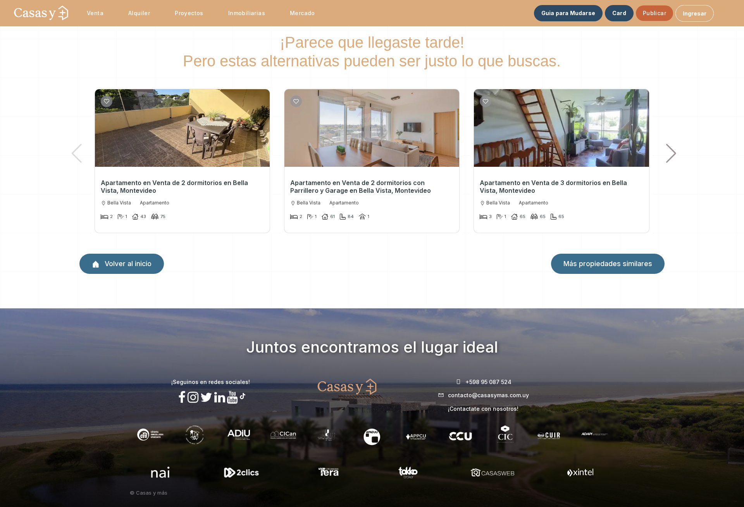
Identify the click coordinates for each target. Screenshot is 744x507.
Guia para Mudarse (568, 13)
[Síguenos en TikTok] (242, 395)
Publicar (654, 13)
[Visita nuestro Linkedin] (219, 397)
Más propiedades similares (607, 264)
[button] (671, 153)
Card (619, 13)
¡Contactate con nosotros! (483, 408)
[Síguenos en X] (206, 397)
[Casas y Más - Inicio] (41, 13)
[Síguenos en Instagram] (193, 397)
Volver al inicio (127, 264)
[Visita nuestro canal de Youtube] (232, 397)
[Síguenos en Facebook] (182, 397)
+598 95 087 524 (488, 382)
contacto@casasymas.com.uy (488, 395)
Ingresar (694, 13)
